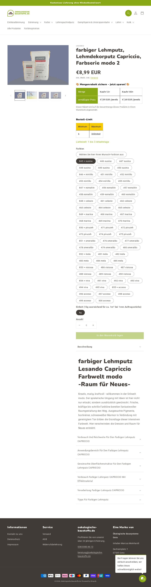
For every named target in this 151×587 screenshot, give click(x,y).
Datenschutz (13, 539)
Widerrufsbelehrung (52, 544)
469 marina (105, 221)
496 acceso (85, 294)
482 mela (120, 254)
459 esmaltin (107, 194)
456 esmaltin (109, 188)
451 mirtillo (107, 174)
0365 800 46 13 (85, 547)
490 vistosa (125, 274)
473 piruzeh (85, 234)
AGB (45, 539)
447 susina (125, 161)
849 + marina (86, 214)
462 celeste (126, 201)
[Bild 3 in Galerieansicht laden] (44, 95)
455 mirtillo (124, 181)
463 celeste (85, 207)
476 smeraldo (110, 241)
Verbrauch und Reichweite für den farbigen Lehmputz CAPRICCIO (106, 439)
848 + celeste (86, 201)
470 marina (124, 221)
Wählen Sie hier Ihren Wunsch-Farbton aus (101, 154)
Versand (94, 78)
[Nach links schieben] (10, 95)
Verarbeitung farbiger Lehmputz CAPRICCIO (101, 490)
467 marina (126, 214)
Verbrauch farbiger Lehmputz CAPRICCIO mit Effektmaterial (102, 479)
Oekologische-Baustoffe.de (71, 581)
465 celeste (124, 207)
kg (80, 312)
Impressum (12, 544)
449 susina (104, 168)
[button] (34, 22)
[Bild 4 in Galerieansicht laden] (56, 95)
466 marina (107, 214)
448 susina (85, 168)
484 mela (101, 261)
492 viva (118, 280)
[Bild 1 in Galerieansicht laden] (20, 95)
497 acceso (105, 294)
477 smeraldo (132, 241)
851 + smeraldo (87, 241)
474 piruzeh (105, 234)
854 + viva (84, 280)
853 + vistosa (86, 267)
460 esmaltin (128, 194)
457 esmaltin (130, 188)
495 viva (100, 287)
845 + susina (86, 161)
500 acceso (105, 300)
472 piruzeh (127, 227)
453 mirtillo (85, 181)
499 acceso (85, 300)
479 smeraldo (108, 247)
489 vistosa (105, 274)
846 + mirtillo (86, 174)
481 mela (103, 254)
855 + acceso (119, 287)
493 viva (135, 280)
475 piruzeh (125, 234)
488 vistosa (85, 274)
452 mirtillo (126, 174)
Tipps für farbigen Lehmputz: (93, 499)
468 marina (85, 221)
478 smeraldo (86, 247)
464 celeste (105, 207)
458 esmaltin (86, 194)
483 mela (84, 261)
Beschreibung (85, 346)
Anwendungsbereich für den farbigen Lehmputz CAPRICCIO (103, 452)
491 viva (101, 280)
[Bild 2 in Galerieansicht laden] (32, 95)
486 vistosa (107, 267)
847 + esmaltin (87, 188)
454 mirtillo (105, 181)
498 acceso (124, 294)
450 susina (123, 168)
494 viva (83, 287)
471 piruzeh (107, 227)
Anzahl (79, 319)
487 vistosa (127, 267)
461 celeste (107, 201)
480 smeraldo (130, 247)
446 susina (106, 161)
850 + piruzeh (86, 227)
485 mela (118, 261)
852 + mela (85, 254)
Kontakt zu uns (14, 534)
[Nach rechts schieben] (65, 95)
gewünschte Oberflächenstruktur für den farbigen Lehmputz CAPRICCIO (104, 465)
